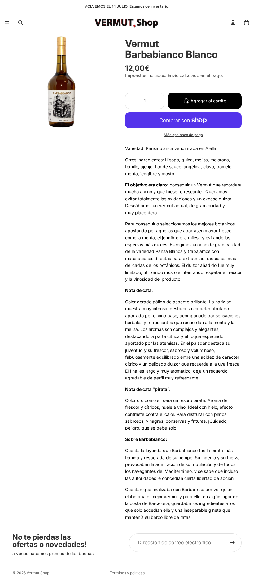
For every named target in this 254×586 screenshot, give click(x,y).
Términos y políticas (127, 573)
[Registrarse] (232, 542)
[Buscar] (20, 22)
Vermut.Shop (38, 573)
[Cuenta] (233, 22)
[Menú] (7, 22)
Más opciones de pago (183, 135)
